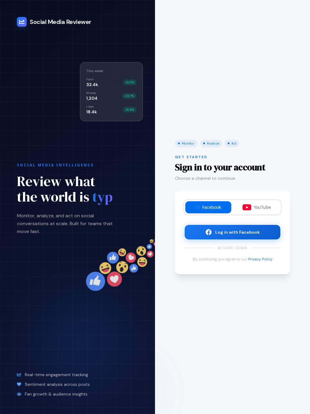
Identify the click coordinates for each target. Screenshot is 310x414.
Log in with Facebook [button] (237, 232)
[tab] (208, 207)
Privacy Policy (260, 259)
